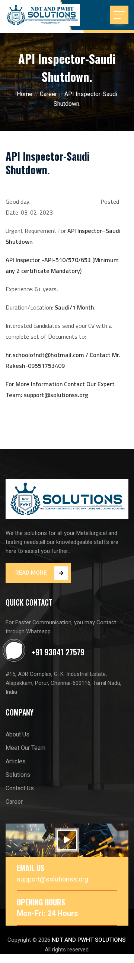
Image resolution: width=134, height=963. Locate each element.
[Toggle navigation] (119, 15)
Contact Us (20, 788)
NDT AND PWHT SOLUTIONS (88, 939)
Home (24, 94)
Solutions (18, 774)
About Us (17, 734)
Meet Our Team (25, 747)
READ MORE (31, 572)
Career (48, 94)
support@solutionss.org (52, 879)
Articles (16, 761)
